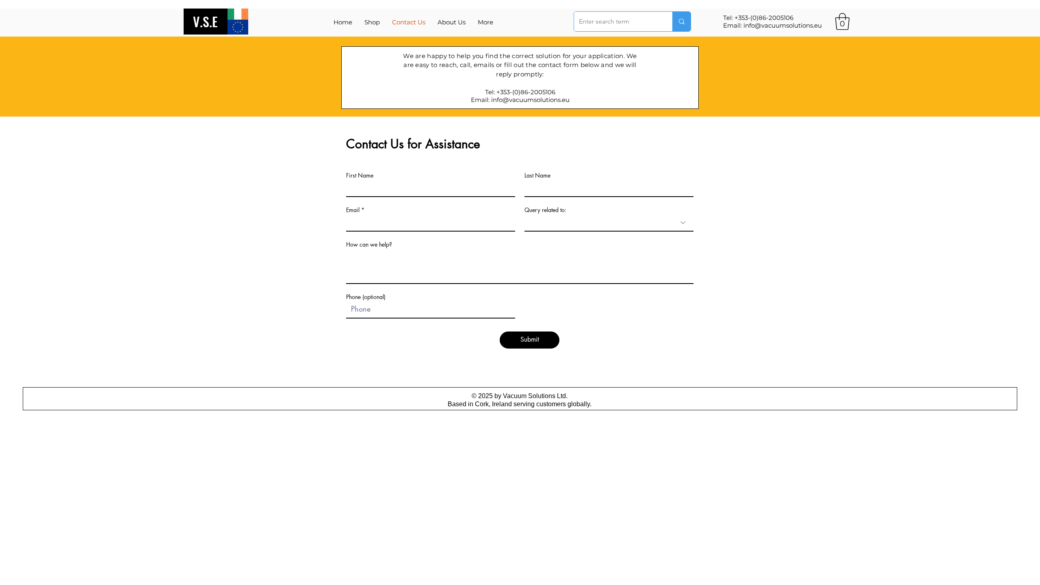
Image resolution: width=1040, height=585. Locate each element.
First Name (359, 175)
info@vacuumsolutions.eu (782, 25)
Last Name (537, 175)
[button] (485, 22)
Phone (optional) (366, 297)
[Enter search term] (681, 21)
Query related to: (545, 210)
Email (353, 210)
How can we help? (369, 244)
